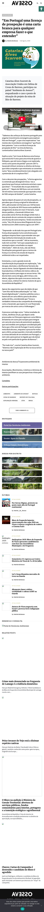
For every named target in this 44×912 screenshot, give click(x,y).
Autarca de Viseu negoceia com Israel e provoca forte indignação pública (25, 609)
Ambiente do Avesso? (21, 394)
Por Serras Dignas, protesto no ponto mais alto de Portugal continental (25, 505)
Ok (22, 909)
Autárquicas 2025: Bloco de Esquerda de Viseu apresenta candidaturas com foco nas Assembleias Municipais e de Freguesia (27, 543)
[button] (41, 9)
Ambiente (6, 394)
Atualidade (7, 15)
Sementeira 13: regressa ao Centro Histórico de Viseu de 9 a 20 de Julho (27, 560)
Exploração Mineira (10, 400)
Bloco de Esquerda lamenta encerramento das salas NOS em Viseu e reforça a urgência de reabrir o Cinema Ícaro (27, 523)
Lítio (23, 400)
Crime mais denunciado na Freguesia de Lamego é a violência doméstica (21, 682)
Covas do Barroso (9, 397)
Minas (31, 400)
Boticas (35, 394)
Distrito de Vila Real (27, 397)
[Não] (41, 905)
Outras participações (10, 386)
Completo (6, 381)
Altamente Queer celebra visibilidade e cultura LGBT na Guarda (24, 591)
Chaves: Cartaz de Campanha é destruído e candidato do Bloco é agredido (18, 870)
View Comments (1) (22, 410)
